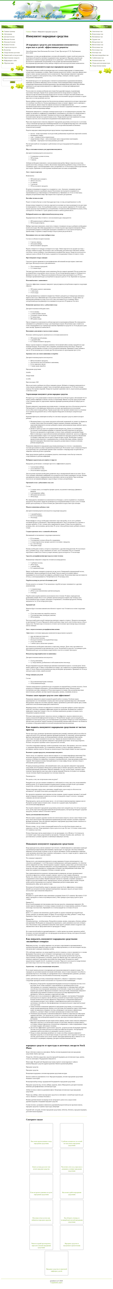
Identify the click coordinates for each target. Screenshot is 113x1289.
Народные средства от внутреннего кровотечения (71, 1244)
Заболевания (8, 34)
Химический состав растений (13, 55)
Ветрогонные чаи (97, 34)
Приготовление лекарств (11, 58)
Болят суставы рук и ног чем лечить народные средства (41, 1168)
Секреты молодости (10, 47)
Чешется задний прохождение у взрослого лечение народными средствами (41, 1245)
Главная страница (9, 31)
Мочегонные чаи (97, 47)
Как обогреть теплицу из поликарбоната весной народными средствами (72, 1220)
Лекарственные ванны (99, 66)
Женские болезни (9, 39)
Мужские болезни (9, 42)
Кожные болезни (9, 44)
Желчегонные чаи (97, 44)
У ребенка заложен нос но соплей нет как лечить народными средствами (71, 1143)
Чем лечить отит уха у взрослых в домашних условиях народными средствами (71, 1169)
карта (60, 1282)
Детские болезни (9, 37)
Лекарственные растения (12, 52)
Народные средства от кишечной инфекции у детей (56, 1270)
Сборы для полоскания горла (101, 63)
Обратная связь (9, 63)
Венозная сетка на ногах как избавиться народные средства (41, 1219)
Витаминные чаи (97, 37)
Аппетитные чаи (97, 31)
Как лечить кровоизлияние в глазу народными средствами (41, 1142)
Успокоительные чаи (98, 60)
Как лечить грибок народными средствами (71, 1193)
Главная (39, 1)
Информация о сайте (10, 60)
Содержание (54, 1282)
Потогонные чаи (97, 50)
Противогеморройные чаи (100, 55)
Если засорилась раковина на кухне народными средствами (41, 1193)
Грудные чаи (96, 39)
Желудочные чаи (97, 42)
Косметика (7, 50)
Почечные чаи (96, 52)
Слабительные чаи (98, 58)
